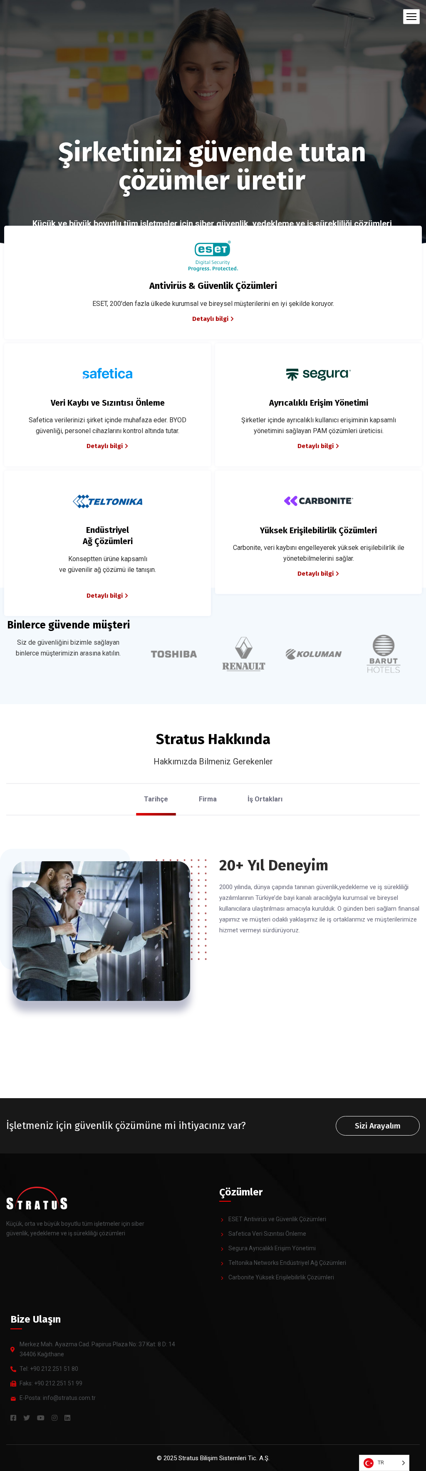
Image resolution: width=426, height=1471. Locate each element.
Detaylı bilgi (210, 319)
